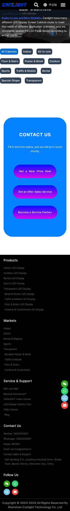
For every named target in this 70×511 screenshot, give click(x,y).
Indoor (27, 51)
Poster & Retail (34, 61)
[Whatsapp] (64, 391)
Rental (46, 70)
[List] (7, 492)
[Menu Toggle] (63, 4)
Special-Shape (10, 80)
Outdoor (55, 61)
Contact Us (12, 426)
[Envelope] (15, 492)
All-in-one (44, 51)
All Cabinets (9, 51)
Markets (10, 320)
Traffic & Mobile (26, 70)
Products (11, 260)
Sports (5, 70)
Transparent (33, 80)
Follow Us (11, 475)
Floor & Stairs (9, 61)
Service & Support (18, 381)
